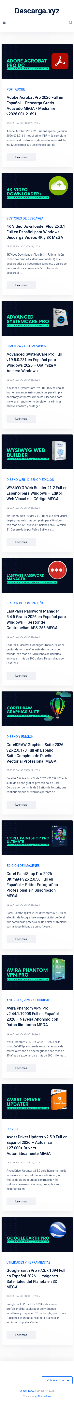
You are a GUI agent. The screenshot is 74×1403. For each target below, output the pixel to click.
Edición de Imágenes (23, 866)
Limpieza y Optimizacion (26, 346)
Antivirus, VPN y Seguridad (28, 1000)
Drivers (13, 1129)
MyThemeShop (43, 1396)
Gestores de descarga (25, 218)
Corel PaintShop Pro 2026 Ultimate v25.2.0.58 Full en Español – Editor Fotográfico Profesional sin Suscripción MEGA (32, 884)
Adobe (20, 89)
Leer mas (21, 157)
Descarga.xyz (37, 11)
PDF (10, 89)
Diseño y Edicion (40, 480)
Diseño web (16, 480)
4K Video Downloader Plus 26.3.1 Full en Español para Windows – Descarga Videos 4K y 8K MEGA (36, 232)
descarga (13, 123)
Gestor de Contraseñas (26, 603)
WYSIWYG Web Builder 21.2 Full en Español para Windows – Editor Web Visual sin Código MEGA (37, 493)
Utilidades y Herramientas (29, 1262)
